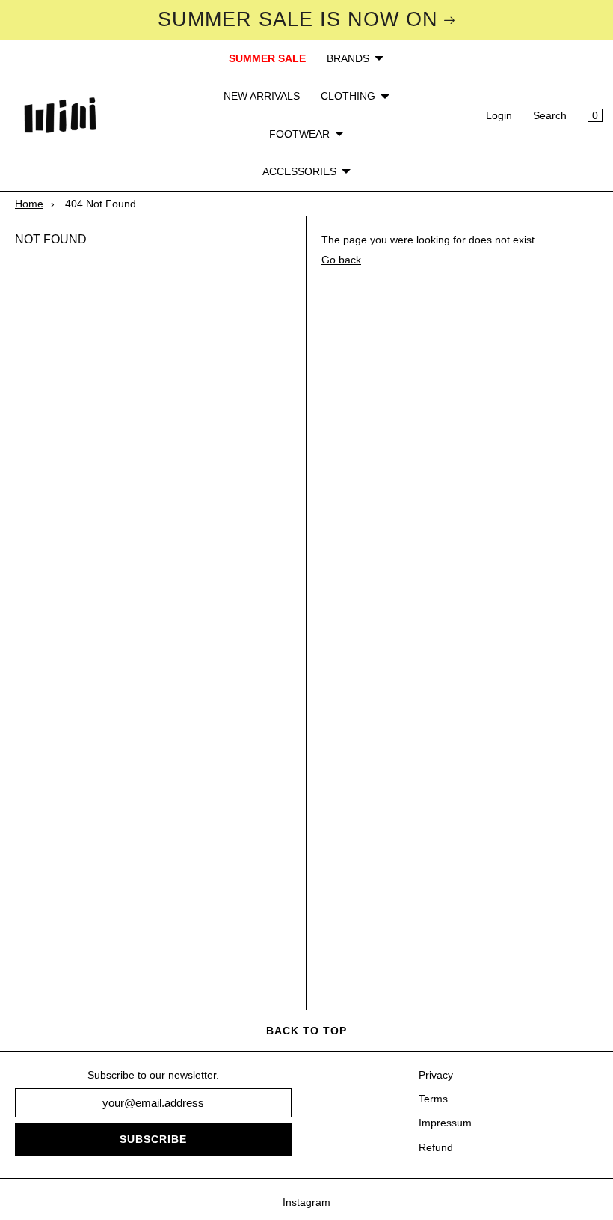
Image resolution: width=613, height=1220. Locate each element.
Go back (341, 260)
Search (550, 115)
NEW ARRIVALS (262, 96)
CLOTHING (348, 96)
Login (499, 115)
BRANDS (348, 58)
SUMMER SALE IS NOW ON (298, 19)
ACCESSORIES (299, 171)
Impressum (445, 1123)
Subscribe (153, 1139)
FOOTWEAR (299, 134)
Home (29, 204)
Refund (436, 1147)
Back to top (306, 1031)
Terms (433, 1099)
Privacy (436, 1075)
